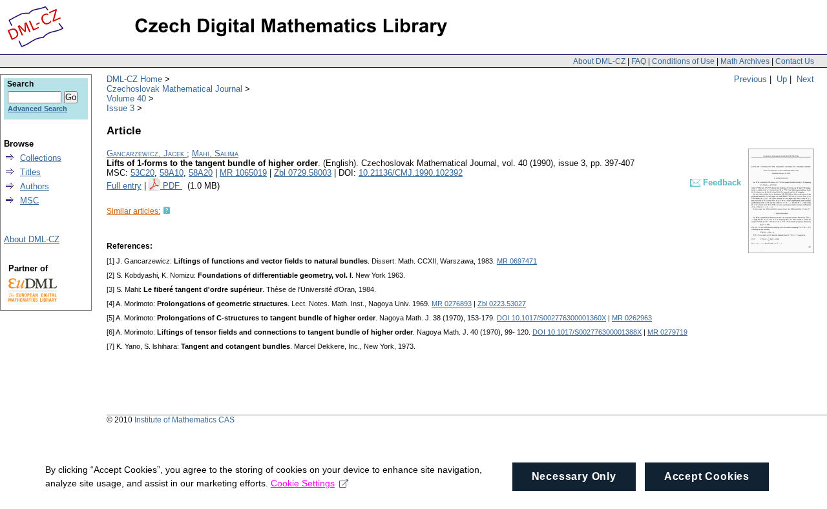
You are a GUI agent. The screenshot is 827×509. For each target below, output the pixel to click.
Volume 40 (126, 98)
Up (782, 79)
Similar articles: (133, 211)
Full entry (124, 186)
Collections (40, 158)
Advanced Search (37, 108)
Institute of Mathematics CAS (184, 419)
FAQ (638, 61)
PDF (172, 186)
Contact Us (794, 61)
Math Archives (744, 61)
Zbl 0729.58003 (302, 173)
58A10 (171, 173)
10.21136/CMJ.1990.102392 (411, 173)
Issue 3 (120, 108)
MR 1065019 (243, 173)
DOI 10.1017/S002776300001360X (551, 318)
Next (805, 79)
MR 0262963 (632, 318)
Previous (750, 79)
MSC (29, 200)
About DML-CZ (599, 61)
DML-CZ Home (134, 79)
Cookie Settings (303, 483)
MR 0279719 (667, 332)
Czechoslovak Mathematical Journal (174, 89)
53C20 (142, 173)
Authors (34, 186)
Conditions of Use (683, 61)
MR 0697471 (517, 261)
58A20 (201, 173)
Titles (30, 172)
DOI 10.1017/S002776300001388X (587, 332)
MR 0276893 (452, 303)
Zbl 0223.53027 (501, 303)
